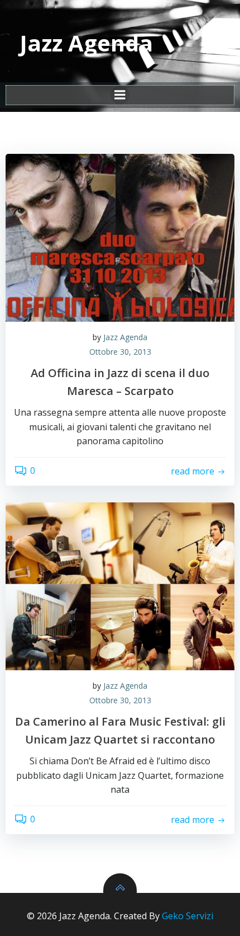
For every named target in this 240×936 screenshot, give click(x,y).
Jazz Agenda (125, 337)
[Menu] (120, 95)
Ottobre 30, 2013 (120, 351)
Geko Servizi (187, 916)
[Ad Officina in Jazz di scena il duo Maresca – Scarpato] (120, 238)
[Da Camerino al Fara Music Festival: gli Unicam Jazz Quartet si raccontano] (120, 586)
